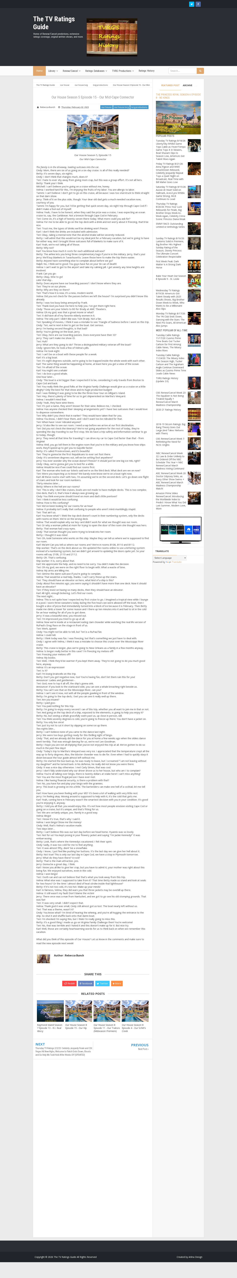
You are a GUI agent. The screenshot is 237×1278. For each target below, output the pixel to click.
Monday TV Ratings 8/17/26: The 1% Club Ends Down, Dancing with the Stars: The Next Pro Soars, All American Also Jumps (171, 319)
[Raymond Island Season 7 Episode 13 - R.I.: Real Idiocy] (50, 1011)
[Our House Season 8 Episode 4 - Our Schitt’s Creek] (135, 1011)
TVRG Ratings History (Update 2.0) (167, 380)
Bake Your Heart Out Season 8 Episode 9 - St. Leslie (171, 277)
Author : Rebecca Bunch (69, 955)
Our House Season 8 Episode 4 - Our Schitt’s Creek (134, 1028)
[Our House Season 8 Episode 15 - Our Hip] (78, 1011)
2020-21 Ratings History (168, 409)
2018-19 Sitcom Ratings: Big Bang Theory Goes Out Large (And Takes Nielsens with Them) (170, 429)
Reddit (71, 983)
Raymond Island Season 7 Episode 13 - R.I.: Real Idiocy (49, 1028)
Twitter (103, 983)
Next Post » (143, 1049)
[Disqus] (92, 1108)
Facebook (86, 983)
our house (106, 107)
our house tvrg (121, 107)
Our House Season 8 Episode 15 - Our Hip (76, 1026)
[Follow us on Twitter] (191, 4)
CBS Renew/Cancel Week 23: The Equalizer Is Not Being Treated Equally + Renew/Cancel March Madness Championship (171, 398)
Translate (177, 561)
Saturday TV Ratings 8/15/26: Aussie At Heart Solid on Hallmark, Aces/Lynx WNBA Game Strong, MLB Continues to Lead (171, 193)
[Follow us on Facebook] (198, 4)
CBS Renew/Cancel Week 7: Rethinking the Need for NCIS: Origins (170, 441)
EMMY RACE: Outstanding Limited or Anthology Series (170, 225)
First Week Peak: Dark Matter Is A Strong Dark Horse (168, 264)
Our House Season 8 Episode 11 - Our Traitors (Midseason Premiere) (107, 1028)
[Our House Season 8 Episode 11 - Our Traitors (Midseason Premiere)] (107, 1011)
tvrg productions (139, 107)
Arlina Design (195, 1256)
